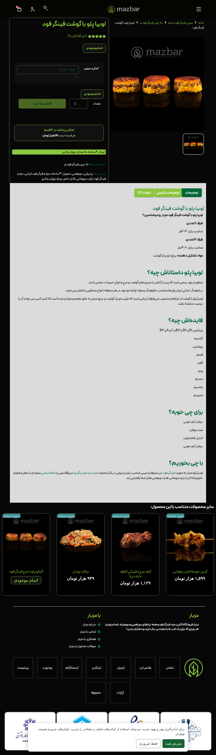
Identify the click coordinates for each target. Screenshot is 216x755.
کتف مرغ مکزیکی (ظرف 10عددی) (135, 574)
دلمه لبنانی (48, 472)
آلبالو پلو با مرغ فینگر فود (26, 571)
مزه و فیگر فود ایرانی (37, 173)
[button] (198, 9)
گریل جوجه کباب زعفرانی (190, 571)
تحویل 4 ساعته (61, 173)
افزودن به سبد (42, 103)
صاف (76, 77)
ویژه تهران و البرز (52, 178)
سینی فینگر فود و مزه (180, 22)
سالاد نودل (81, 571)
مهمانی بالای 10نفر (74, 178)
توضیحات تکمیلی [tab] (168, 192)
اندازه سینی (91, 68)
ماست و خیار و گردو (86, 472)
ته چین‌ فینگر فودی (151, 22)
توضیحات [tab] (191, 192)
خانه (201, 22)
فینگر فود (168, 472)
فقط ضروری (148, 743)
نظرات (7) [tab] (144, 192)
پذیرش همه (173, 743)
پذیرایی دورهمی (82, 173)
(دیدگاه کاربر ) (77, 36)
